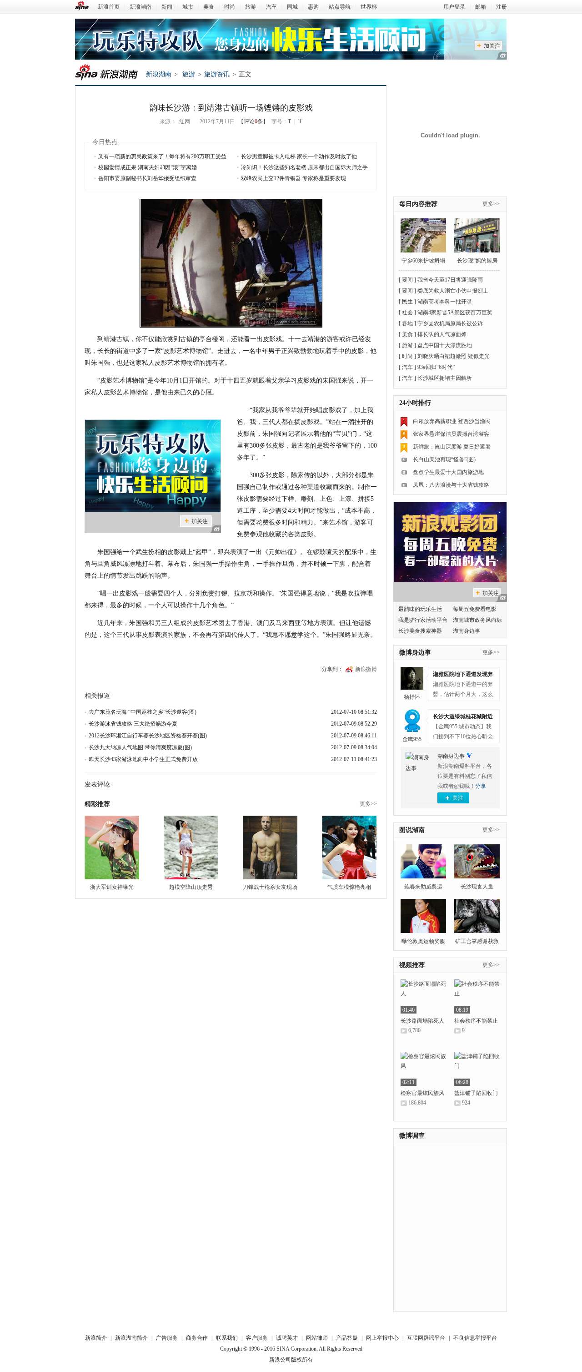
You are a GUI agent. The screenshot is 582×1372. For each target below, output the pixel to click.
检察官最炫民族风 (422, 1093)
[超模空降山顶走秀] (191, 847)
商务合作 (197, 1338)
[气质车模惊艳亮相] (349, 847)
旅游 (250, 7)
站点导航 (340, 7)
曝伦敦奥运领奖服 (423, 941)
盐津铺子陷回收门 (476, 1093)
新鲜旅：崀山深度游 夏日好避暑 (452, 447)
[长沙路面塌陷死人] (423, 996)
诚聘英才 (287, 1338)
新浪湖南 (140, 7)
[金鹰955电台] (412, 720)
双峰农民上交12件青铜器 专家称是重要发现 (293, 178)
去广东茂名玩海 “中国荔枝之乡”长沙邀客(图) (142, 712)
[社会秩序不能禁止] (477, 996)
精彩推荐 (97, 804)
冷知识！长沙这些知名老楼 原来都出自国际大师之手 (304, 167)
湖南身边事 (451, 756)
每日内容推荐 (418, 204)
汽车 (271, 7)
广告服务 (167, 1338)
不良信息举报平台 (475, 1338)
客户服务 (257, 1338)
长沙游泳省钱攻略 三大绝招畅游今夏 (133, 724)
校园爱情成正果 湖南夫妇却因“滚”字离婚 (147, 167)
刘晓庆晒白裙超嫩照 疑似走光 (453, 356)
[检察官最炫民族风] (423, 1069)
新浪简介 (96, 1338)
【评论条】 (253, 121)
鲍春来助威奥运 (423, 886)
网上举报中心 (382, 1338)
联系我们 (227, 1338)
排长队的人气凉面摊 (442, 334)
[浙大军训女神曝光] (112, 847)
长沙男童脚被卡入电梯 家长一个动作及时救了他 (299, 156)
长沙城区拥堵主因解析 (444, 378)
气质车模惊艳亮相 (349, 887)
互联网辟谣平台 (426, 1338)
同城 (292, 7)
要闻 (407, 280)
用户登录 (454, 7)
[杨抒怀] (412, 678)
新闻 (166, 7)
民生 (407, 301)
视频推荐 (412, 965)
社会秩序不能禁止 (476, 1021)
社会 (407, 312)
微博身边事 (415, 652)
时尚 (229, 7)
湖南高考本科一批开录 (444, 301)
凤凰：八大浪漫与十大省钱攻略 (451, 485)
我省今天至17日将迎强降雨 (450, 280)
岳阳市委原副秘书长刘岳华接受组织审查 (147, 178)
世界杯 (369, 7)
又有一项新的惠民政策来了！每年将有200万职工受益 (162, 156)
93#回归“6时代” (436, 367)
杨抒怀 (412, 697)
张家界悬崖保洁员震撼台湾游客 (451, 434)
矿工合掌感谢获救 (477, 941)
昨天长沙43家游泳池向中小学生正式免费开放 (143, 759)
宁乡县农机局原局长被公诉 (450, 323)
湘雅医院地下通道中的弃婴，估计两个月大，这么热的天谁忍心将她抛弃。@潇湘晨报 (463, 695)
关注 (457, 798)
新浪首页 (109, 7)
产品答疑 (347, 1338)
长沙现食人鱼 (477, 886)
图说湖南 (412, 830)
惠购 (313, 7)
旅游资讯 (217, 74)
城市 (187, 7)
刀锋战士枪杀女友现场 (270, 887)
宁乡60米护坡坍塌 (423, 260)
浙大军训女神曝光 (112, 887)
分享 (480, 786)
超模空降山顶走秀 (191, 887)
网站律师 (317, 1338)
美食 (208, 7)
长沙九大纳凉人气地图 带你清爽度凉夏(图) (140, 747)
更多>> (368, 804)
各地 (407, 323)
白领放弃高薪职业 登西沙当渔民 (452, 421)
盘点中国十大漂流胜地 (444, 345)
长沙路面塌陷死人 (422, 1021)
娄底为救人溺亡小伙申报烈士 (452, 291)
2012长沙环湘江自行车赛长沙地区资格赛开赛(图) (148, 735)
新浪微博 (366, 669)
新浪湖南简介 (131, 1338)
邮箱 (480, 7)
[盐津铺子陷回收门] (477, 1069)
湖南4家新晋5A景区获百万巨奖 (454, 312)
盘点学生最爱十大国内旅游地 (448, 472)
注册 (501, 7)
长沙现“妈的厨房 (477, 260)
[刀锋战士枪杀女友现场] (270, 847)
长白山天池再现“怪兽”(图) (444, 459)
